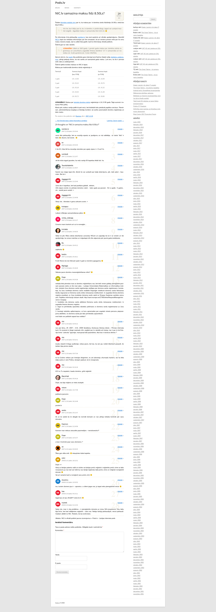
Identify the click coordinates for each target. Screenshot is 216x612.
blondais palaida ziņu (68, 22)
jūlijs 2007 (136, 425)
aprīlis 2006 (137, 465)
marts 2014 (137, 230)
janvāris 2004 (137, 525)
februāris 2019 (138, 130)
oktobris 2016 (137, 167)
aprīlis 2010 (137, 338)
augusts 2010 (137, 328)
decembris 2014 (138, 217)
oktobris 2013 (137, 235)
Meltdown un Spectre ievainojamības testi (147, 96)
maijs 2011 (136, 304)
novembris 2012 (138, 259)
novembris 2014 (138, 219)
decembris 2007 (138, 412)
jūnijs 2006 (136, 459)
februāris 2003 (138, 554)
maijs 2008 (136, 399)
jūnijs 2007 (136, 428)
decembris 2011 (138, 285)
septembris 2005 (138, 483)
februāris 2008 (138, 407)
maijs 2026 (136, 122)
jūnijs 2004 (136, 512)
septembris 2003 (138, 536)
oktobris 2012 (137, 262)
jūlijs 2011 (136, 299)
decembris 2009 (138, 349)
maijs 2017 (136, 151)
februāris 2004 (138, 523)
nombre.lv (81, 37)
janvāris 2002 (137, 589)
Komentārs (59, 530)
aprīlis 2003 (137, 549)
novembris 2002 (138, 562)
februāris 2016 (138, 183)
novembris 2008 (138, 383)
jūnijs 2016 (136, 175)
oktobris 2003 (137, 533)
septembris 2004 (138, 504)
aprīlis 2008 (137, 401)
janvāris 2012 (137, 283)
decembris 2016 (138, 161)
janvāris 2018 (137, 132)
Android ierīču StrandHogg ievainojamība (146, 90)
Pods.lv (60, 3)
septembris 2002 (138, 568)
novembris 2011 (138, 288)
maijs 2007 (136, 430)
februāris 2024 (138, 124)
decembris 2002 (138, 560)
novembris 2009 (138, 351)
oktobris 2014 (137, 222)
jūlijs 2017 (136, 146)
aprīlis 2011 (137, 307)
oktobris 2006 (137, 449)
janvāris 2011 (137, 314)
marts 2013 (137, 251)
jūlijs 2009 (136, 362)
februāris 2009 (138, 375)
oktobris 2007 (137, 417)
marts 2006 (137, 467)
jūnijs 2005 (136, 491)
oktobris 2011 (137, 291)
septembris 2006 (138, 452)
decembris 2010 (138, 317)
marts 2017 (137, 156)
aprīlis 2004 (137, 517)
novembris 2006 (138, 446)
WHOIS (67, 8)
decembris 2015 (138, 188)
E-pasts (58, 563)
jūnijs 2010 (136, 333)
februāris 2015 (138, 212)
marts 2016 (137, 180)
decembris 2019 (138, 127)
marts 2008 (137, 404)
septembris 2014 (138, 225)
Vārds (57, 555)
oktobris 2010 (137, 322)
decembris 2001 (138, 591)
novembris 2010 (138, 320)
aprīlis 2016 (137, 177)
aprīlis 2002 (137, 581)
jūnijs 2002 (136, 575)
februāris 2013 (138, 254)
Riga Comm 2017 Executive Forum (144, 114)
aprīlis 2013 (137, 248)
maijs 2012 (136, 272)
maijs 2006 (136, 462)
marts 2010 (137, 341)
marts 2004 (137, 520)
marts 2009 (137, 372)
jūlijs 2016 (136, 172)
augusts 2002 (137, 570)
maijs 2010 (136, 335)
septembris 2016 (138, 169)
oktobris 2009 (137, 354)
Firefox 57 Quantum (139, 106)
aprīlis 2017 (137, 153)
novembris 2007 (138, 415)
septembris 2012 (138, 264)
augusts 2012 (137, 267)
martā (70, 57)
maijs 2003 (136, 546)
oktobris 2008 (137, 386)
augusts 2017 (137, 143)
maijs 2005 (136, 494)
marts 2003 (137, 552)
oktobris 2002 (137, 565)
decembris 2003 (138, 528)
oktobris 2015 (137, 193)
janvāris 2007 (137, 441)
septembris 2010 (138, 325)
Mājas (57, 8)
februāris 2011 (137, 312)
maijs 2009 (136, 367)
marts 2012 (137, 277)
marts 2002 (137, 583)
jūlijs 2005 (136, 488)
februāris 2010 (138, 343)
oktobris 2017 (137, 140)
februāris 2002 (138, 586)
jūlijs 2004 (136, 510)
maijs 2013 (136, 246)
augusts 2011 (137, 296)
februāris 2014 (138, 233)
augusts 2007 (137, 423)
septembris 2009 (138, 357)
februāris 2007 (138, 438)
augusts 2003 (137, 539)
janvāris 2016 (137, 185)
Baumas (78, 116)
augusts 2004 (137, 507)
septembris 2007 (138, 420)
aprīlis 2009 (137, 370)
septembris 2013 (138, 238)
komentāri (119, 15)
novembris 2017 (138, 138)
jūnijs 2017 (136, 148)
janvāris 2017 (137, 159)
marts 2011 (137, 309)
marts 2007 (137, 436)
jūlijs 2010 (136, 330)
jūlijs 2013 (136, 243)
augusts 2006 (137, 454)
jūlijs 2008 (136, 393)
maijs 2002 (136, 578)
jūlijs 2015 (136, 198)
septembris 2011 (138, 293)
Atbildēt (120, 129)
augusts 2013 (137, 241)
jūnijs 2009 (136, 364)
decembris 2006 (138, 444)
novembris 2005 (138, 478)
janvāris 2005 (137, 496)
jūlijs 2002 (136, 573)
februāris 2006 (138, 470)
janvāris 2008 (137, 409)
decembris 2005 (138, 475)
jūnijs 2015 (136, 201)
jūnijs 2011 (136, 301)
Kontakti (77, 8)
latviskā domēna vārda (82, 102)
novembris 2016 (138, 164)
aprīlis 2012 (137, 275)
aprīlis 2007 (137, 433)
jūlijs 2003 (136, 541)
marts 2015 (137, 209)
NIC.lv (57, 39)
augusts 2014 (137, 227)
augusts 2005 (137, 486)
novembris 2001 (138, 594)
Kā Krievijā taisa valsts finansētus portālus (71, 121)
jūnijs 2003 (136, 544)
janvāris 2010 (137, 346)
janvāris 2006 (137, 473)
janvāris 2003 (137, 557)
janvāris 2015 (137, 214)
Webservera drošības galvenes (143, 93)
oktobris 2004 (137, 502)
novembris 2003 (138, 531)
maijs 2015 (136, 204)
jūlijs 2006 (136, 457)
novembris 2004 (138, 499)
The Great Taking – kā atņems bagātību (146, 88)
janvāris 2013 (137, 256)
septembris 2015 (138, 196)
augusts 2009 (137, 359)
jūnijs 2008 (136, 396)
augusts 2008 (137, 391)
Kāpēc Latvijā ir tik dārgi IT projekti (144, 85)
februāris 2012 (138, 280)
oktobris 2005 (137, 480)
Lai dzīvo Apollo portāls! (141, 98)
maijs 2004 (136, 515)
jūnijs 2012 (136, 269)
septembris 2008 (138, 388)
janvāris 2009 (137, 378)
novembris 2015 (138, 190)
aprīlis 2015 (137, 206)
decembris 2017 (138, 135)
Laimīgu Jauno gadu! (115, 121)
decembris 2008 (138, 380)
